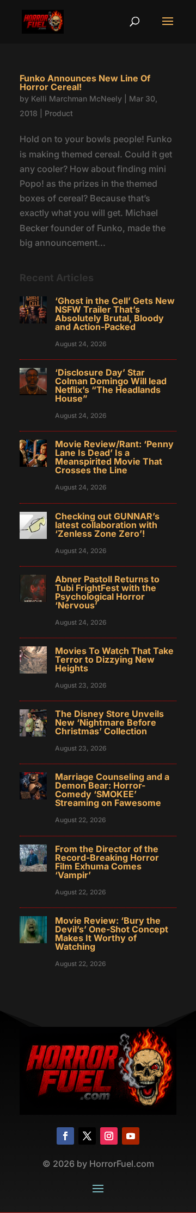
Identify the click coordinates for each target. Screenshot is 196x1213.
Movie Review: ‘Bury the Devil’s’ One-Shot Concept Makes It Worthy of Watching (111, 933)
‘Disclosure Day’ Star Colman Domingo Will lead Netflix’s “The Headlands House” (111, 385)
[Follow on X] (87, 1136)
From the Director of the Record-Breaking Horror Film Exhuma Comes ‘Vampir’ (107, 861)
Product (59, 113)
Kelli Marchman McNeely (76, 98)
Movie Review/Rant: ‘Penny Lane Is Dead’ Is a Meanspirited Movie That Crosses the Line (114, 457)
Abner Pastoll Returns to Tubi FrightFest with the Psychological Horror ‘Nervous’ (107, 592)
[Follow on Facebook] (65, 1136)
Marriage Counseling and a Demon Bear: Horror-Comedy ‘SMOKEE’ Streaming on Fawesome (112, 789)
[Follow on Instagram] (109, 1136)
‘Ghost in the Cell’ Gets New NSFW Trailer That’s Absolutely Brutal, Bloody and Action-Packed (115, 313)
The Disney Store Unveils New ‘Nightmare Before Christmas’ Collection (109, 722)
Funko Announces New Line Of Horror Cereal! (85, 82)
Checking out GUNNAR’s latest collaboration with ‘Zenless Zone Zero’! (107, 525)
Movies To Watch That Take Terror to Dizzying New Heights (114, 659)
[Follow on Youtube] (130, 1136)
